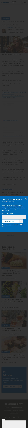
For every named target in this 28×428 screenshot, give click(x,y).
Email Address (7, 214)
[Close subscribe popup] (26, 199)
